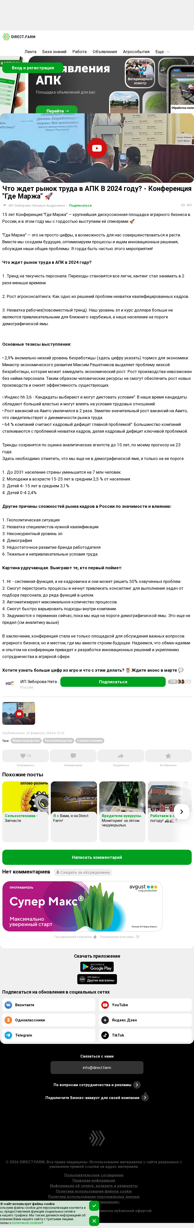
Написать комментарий (97, 857)
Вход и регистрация (33, 67)
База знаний (54, 51)
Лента (30, 51)
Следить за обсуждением (85, 872)
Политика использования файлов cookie (94, 1191)
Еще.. (161, 51)
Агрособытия (136, 51)
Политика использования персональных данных (94, 1196)
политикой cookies (26, 1223)
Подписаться (79, 205)
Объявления (105, 51)
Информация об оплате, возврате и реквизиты (94, 1185)
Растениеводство (58, 740)
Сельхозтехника (89, 740)
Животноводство (26, 740)
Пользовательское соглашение (94, 1175)
